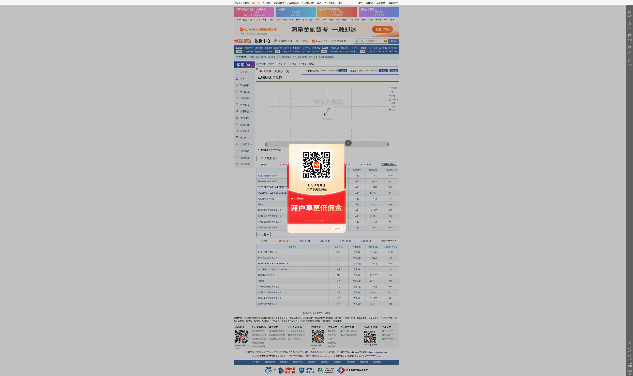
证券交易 (381, 3)
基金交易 (392, 3)
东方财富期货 (308, 3)
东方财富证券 (293, 3)
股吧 (340, 3)
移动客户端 (255, 3)
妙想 (319, 3)
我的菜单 (370, 3)
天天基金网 (279, 3)
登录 (360, 3)
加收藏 (246, 3)
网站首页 (238, 3)
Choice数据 (330, 3)
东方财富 (267, 3)
